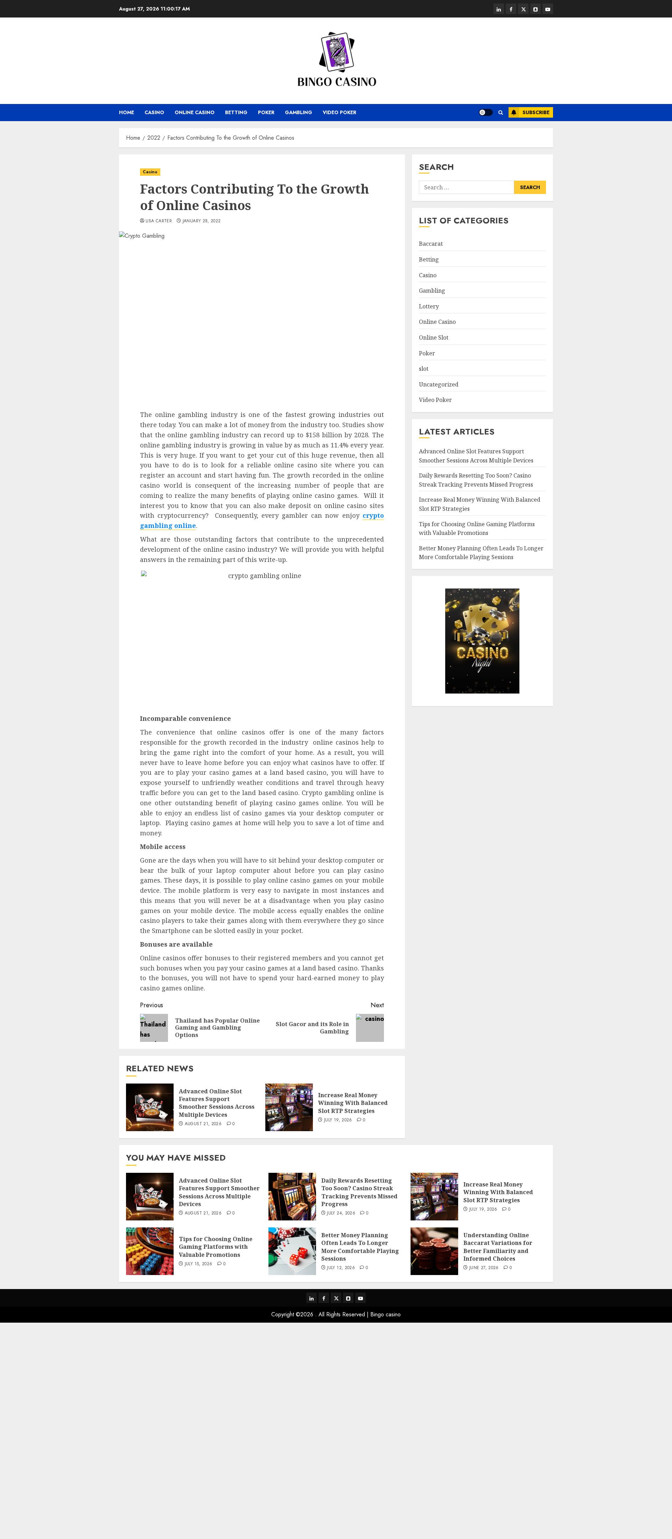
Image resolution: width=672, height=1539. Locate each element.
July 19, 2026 (338, 1120)
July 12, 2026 (341, 1268)
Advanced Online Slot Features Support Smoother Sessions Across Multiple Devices (216, 1103)
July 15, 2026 (198, 1264)
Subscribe (536, 112)
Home (126, 112)
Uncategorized (438, 384)
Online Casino (195, 112)
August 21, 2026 (203, 1124)
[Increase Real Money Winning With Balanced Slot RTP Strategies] (289, 1107)
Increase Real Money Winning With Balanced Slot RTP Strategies (353, 1103)
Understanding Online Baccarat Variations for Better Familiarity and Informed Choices (497, 1246)
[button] (500, 112)
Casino (154, 112)
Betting (236, 112)
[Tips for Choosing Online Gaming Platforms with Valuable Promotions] (150, 1251)
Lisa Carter (159, 221)
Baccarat (431, 244)
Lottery (429, 306)
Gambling (298, 112)
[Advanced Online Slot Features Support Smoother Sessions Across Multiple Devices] (150, 1107)
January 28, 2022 (202, 221)
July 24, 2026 (341, 1213)
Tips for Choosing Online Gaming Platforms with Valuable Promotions (477, 528)
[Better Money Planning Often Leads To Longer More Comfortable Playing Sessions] (292, 1251)
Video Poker (339, 112)
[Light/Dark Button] (486, 112)
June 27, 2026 (484, 1268)
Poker (266, 112)
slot (423, 368)
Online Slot (433, 337)
